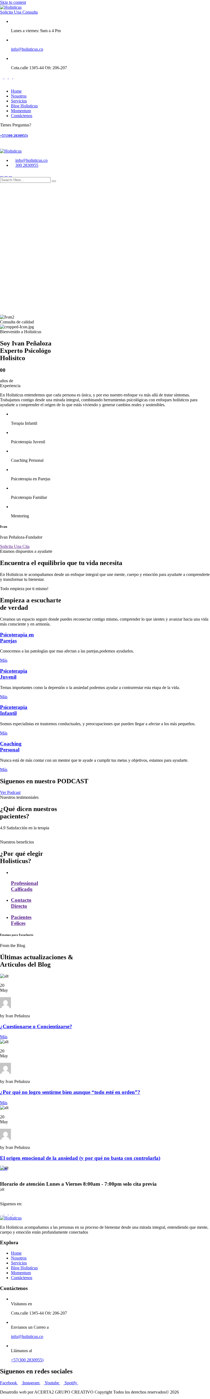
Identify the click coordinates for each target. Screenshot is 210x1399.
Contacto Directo (21, 903)
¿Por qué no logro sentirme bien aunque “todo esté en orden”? (70, 1092)
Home (16, 91)
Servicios (19, 101)
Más (3, 660)
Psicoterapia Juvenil (13, 674)
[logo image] (11, 151)
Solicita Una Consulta (19, 12)
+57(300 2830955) (14, 135)
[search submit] (54, 181)
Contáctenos (21, 115)
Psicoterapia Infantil (13, 710)
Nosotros (19, 96)
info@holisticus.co (27, 49)
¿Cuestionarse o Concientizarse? (36, 1026)
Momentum (21, 110)
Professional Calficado (24, 886)
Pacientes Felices (21, 920)
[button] (105, 296)
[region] (105, 251)
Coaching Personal (11, 746)
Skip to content (13, 2)
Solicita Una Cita (15, 546)
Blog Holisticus (24, 106)
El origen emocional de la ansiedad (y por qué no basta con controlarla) (80, 1158)
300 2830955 (26, 165)
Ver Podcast (10, 792)
